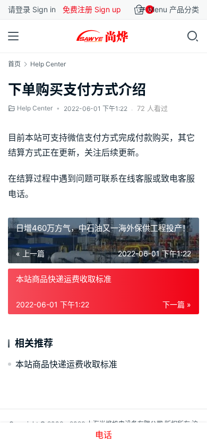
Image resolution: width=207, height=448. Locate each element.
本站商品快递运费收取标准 (66, 364)
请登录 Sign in (32, 9)
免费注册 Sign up (92, 9)
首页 (14, 64)
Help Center (35, 108)
